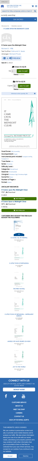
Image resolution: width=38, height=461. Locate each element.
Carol (12, 161)
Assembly (17, 151)
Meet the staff (19, 409)
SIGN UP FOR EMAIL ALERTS (19, 420)
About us (19, 406)
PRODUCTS (5, 26)
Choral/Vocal (14, 169)
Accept (10, 456)
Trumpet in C (5, 159)
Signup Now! (19, 390)
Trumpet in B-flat (27, 156)
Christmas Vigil (13, 174)
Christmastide (13, 172)
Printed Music (16, 26)
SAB (12, 151)
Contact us (19, 416)
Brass (11, 177)
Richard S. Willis (7, 48)
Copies (10, 85)
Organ (15, 154)
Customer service (19, 402)
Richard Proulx (15, 54)
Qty (10, 71)
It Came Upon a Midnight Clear (13, 201)
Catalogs (4, 2)
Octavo (9, 182)
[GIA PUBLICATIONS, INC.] (2, 6)
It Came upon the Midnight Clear (14, 190)
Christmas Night (22, 174)
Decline (25, 456)
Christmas (9, 164)
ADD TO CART (23, 71)
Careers (19, 413)
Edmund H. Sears (18, 51)
